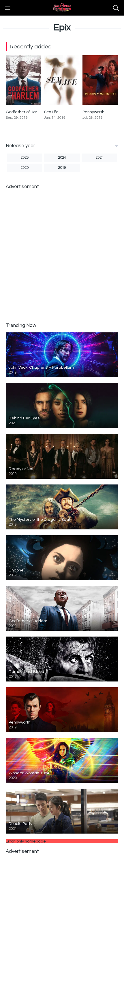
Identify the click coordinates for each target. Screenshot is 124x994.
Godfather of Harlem (25, 112)
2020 (24, 168)
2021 (99, 158)
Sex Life (51, 112)
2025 (24, 158)
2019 (62, 168)
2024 (62, 158)
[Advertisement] (62, 255)
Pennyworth (93, 112)
